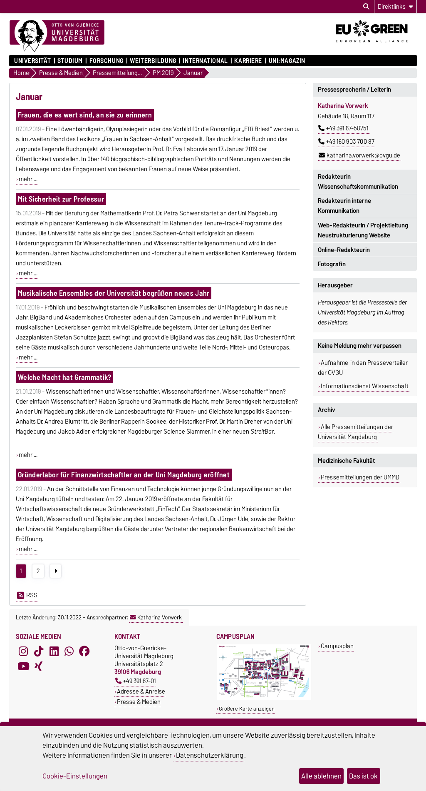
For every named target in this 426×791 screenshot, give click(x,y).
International (205, 61)
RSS (31, 595)
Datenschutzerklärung (209, 755)
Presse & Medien (139, 701)
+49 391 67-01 (139, 681)
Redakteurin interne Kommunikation (344, 206)
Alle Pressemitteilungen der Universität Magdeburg (355, 432)
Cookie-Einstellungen (74, 776)
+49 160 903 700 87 (350, 142)
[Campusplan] (264, 698)
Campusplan (337, 646)
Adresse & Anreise (141, 691)
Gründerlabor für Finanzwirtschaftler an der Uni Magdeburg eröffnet (124, 475)
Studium (70, 61)
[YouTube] (23, 666)
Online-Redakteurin (344, 250)
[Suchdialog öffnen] (366, 7)
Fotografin (332, 264)
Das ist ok (363, 776)
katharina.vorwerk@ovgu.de (363, 155)
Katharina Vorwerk (159, 617)
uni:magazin (287, 61)
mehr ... (28, 179)
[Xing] (38, 666)
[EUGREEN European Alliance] (376, 45)
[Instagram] (23, 651)
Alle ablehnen (321, 776)
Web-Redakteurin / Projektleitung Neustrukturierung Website (363, 230)
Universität (32, 61)
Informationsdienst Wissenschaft (365, 386)
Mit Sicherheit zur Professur (61, 199)
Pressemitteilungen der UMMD (360, 477)
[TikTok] (38, 651)
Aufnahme (334, 363)
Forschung (106, 61)
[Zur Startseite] (57, 36)
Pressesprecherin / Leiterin (354, 90)
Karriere (248, 61)
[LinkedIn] (54, 651)
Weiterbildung (153, 61)
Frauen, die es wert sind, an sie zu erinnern (85, 115)
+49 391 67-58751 (347, 128)
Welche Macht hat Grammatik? (64, 377)
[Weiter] (55, 571)
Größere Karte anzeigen (247, 708)
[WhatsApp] (69, 651)
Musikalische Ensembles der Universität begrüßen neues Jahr (114, 293)
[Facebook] (84, 651)
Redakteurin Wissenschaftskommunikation (358, 182)
